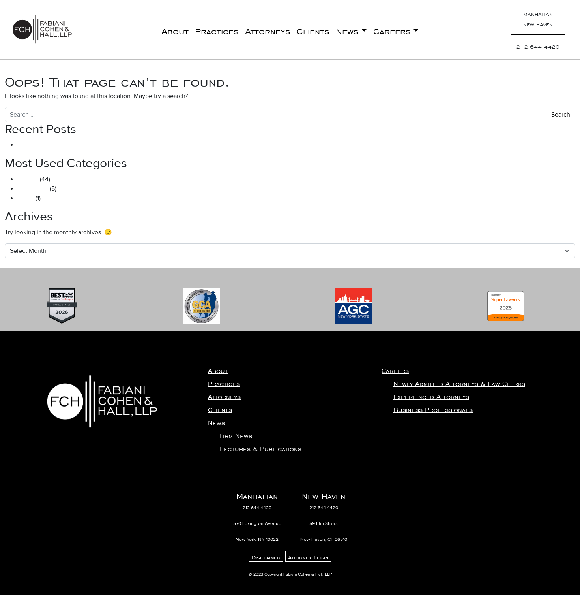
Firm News (236, 434)
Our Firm (29, 145)
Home (25, 198)
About (175, 29)
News (347, 29)
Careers (392, 29)
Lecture (27, 179)
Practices (217, 29)
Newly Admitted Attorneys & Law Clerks (459, 382)
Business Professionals (433, 408)
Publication (32, 189)
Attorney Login (308, 556)
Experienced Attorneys (431, 395)
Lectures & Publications (260, 447)
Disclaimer (266, 556)
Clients (313, 29)
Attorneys (267, 29)
